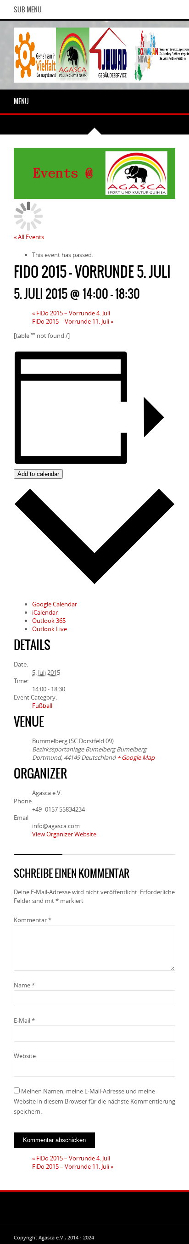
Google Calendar (54, 604)
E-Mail (24, 1020)
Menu (21, 101)
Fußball (42, 705)
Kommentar (32, 920)
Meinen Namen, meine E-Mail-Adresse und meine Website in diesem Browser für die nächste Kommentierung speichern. (94, 1101)
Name (24, 985)
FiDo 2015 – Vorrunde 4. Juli (71, 313)
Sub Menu (28, 10)
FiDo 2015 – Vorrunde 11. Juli (72, 321)
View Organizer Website (64, 834)
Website (25, 1056)
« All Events (29, 237)
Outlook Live (49, 629)
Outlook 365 (49, 620)
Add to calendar (38, 474)
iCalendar (45, 612)
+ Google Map (136, 757)
